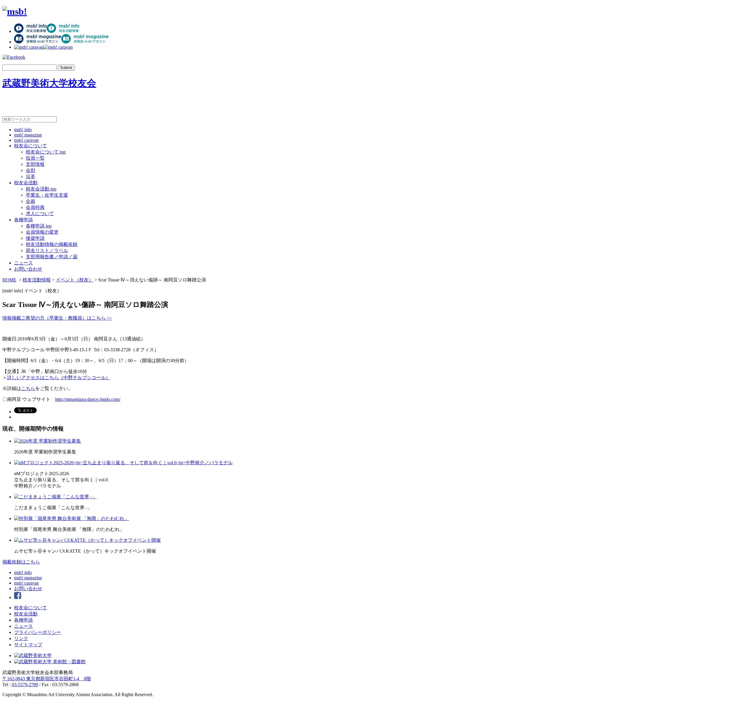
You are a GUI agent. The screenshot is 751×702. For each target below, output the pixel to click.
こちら (28, 388)
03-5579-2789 (25, 684)
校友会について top (46, 151)
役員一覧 (35, 158)
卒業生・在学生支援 (47, 195)
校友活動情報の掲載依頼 (51, 244)
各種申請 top (39, 225)
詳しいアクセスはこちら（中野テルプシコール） (58, 377)
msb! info (23, 129)
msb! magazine (28, 134)
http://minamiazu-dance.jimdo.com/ (87, 399)
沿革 (30, 176)
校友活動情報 (37, 279)
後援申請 (35, 238)
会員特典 (35, 207)
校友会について (30, 145)
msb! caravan (26, 140)
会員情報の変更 (42, 232)
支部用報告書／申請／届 (51, 256)
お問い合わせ (28, 268)
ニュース (23, 262)
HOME (9, 279)
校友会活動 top (41, 188)
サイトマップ (28, 644)
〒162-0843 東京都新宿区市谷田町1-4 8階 (46, 678)
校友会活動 (26, 182)
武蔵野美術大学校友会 (49, 83)
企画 (30, 201)
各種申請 (23, 219)
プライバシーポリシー (37, 632)
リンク (21, 638)
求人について (40, 213)
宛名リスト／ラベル (47, 250)
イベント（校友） (74, 279)
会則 (30, 170)
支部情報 (35, 164)
